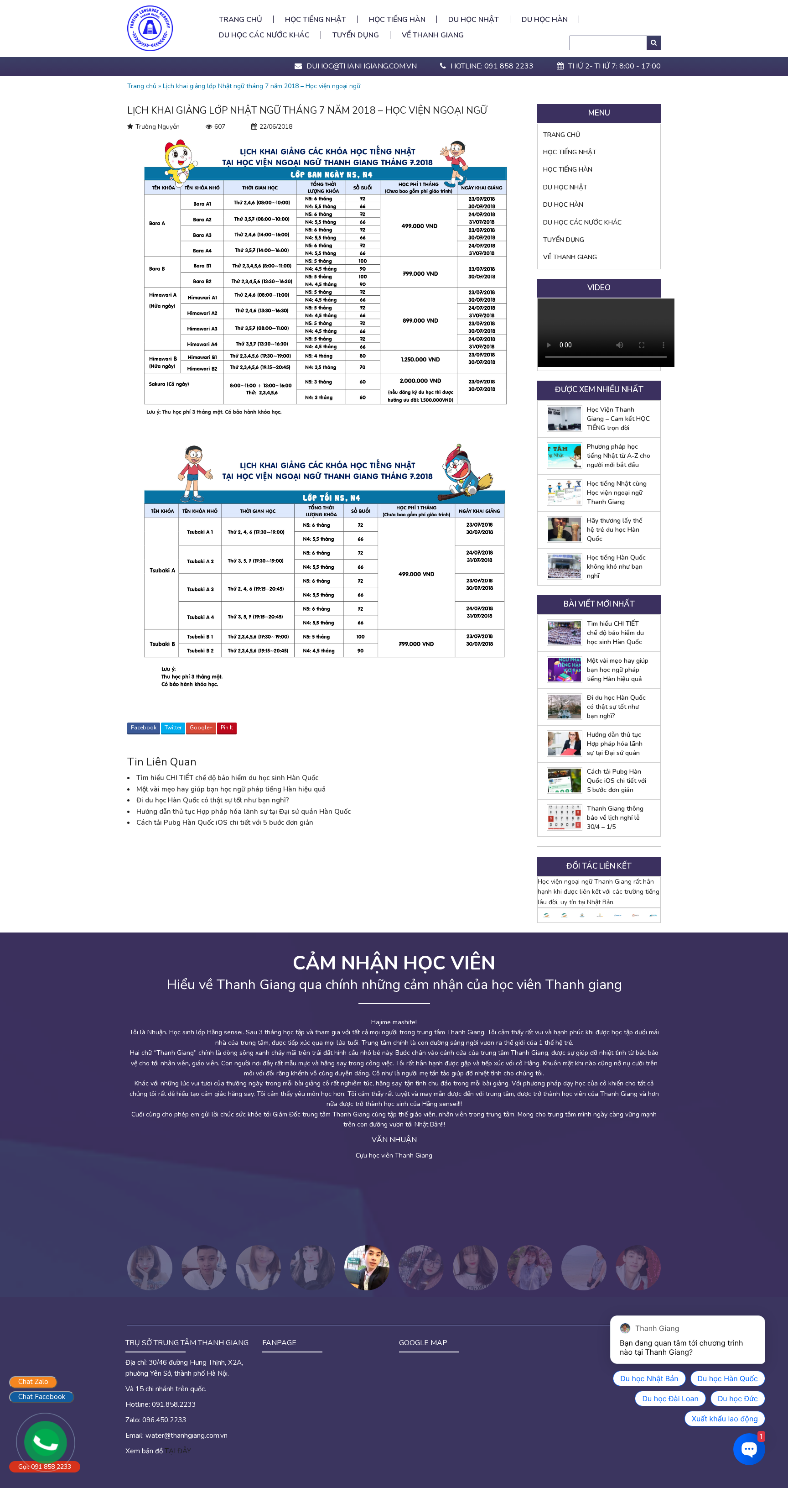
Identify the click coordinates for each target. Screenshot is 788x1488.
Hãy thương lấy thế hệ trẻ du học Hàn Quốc (615, 529)
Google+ (201, 727)
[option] (394, 1074)
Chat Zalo (33, 1381)
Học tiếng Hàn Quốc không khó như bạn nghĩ (616, 566)
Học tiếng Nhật (315, 20)
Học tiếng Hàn (397, 20)
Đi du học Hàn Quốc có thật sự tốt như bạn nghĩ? (212, 800)
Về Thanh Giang (433, 35)
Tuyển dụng (355, 35)
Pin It (227, 727)
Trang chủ (240, 20)
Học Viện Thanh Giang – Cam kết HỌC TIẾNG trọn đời (618, 418)
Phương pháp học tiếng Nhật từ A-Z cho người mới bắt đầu (618, 455)
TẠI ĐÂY (178, 1451)
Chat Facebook (41, 1396)
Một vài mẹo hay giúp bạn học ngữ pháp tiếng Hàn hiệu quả (231, 789)
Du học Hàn (545, 20)
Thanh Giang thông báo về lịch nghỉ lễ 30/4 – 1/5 (615, 817)
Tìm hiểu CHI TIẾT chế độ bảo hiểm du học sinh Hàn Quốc (227, 777)
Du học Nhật (473, 20)
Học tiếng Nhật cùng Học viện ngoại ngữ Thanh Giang (617, 492)
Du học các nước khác (264, 35)
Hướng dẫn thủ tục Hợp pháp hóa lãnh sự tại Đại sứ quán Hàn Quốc (243, 811)
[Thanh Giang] (150, 27)
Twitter (173, 727)
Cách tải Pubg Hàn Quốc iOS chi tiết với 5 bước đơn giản (224, 822)
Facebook (143, 727)
